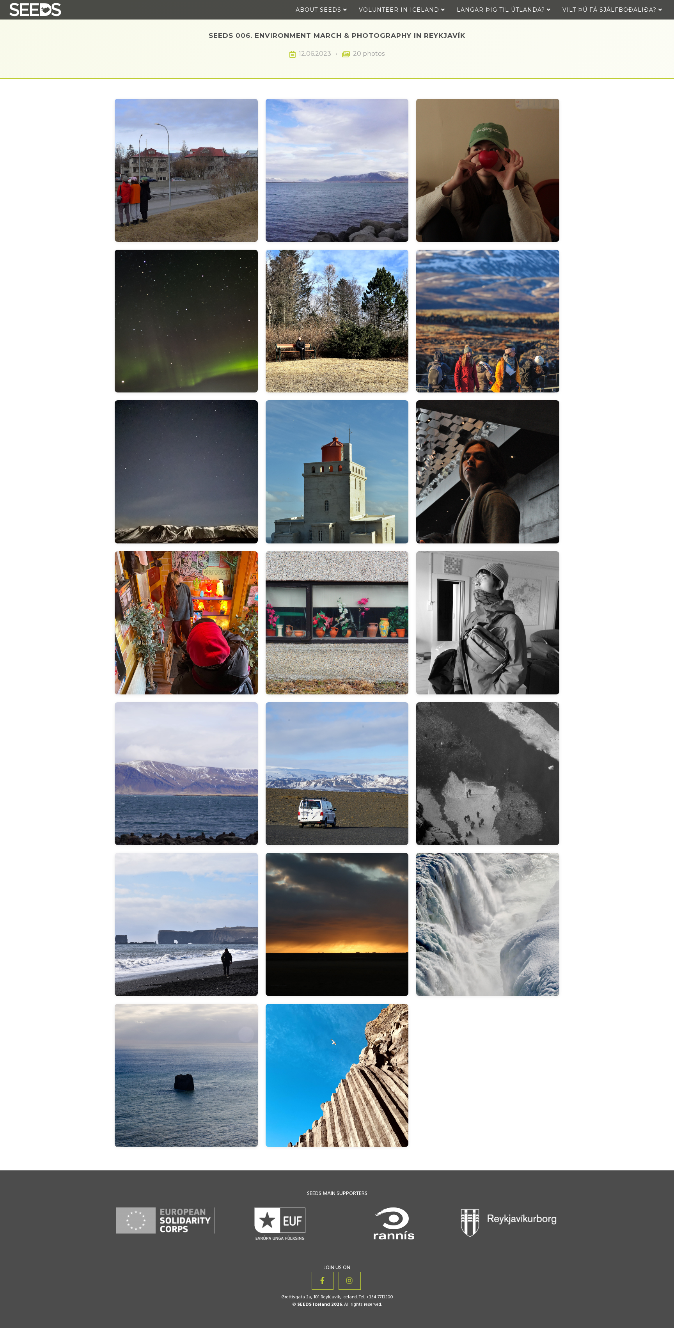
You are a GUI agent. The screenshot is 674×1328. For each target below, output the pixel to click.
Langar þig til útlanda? (502, 9)
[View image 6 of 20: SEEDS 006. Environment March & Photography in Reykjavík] (487, 321)
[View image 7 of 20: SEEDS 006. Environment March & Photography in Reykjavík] (186, 471)
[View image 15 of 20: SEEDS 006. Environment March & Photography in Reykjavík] (487, 773)
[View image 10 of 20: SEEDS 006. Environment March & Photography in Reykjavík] (186, 622)
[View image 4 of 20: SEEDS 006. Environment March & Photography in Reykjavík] (186, 321)
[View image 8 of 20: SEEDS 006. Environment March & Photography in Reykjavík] (337, 471)
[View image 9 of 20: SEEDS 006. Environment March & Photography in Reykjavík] (487, 471)
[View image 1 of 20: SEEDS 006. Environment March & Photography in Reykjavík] (186, 170)
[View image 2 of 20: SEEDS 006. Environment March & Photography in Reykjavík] (337, 170)
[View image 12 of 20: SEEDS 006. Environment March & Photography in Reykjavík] (487, 622)
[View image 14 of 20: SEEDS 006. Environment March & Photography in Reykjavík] (337, 773)
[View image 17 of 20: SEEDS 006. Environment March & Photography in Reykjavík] (337, 924)
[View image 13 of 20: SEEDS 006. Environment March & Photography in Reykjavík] (186, 773)
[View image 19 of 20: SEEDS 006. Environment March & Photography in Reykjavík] (186, 1075)
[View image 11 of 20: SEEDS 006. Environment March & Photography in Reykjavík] (337, 622)
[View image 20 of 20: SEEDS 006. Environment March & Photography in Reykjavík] (337, 1075)
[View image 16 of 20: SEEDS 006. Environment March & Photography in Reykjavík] (186, 924)
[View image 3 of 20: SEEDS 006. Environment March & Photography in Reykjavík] (487, 170)
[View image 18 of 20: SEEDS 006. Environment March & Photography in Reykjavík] (487, 924)
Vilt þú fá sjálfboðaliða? (610, 9)
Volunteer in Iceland (400, 9)
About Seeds (319, 9)
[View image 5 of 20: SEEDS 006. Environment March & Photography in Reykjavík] (337, 321)
